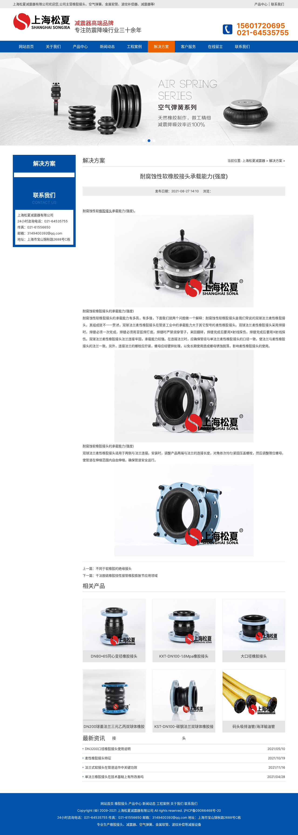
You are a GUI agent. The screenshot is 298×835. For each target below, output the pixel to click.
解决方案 (161, 46)
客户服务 (188, 46)
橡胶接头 (121, 803)
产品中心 (261, 4)
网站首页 (26, 46)
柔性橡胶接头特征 (98, 758)
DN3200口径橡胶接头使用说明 (108, 749)
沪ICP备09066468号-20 (202, 810)
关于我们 (53, 46)
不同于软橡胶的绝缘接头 (114, 568)
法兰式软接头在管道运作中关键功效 (111, 767)
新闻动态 (107, 46)
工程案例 (134, 46)
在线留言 (215, 46)
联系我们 (277, 4)
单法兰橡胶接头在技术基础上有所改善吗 (114, 777)
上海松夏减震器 (253, 161)
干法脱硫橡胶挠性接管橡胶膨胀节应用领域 (127, 575)
